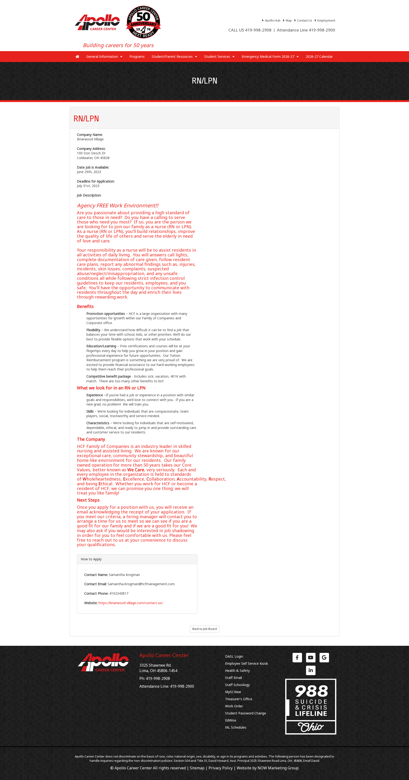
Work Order (234, 706)
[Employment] (325, 20)
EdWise (230, 720)
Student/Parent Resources (172, 56)
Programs (137, 56)
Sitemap (197, 768)
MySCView (233, 692)
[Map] (288, 20)
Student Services (217, 56)
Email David (311, 760)
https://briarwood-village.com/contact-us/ (130, 603)
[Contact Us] (303, 20)
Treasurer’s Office (238, 699)
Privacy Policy (221, 768)
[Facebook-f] (297, 657)
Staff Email (233, 677)
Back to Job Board (204, 629)
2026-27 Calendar (319, 56)
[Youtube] (311, 657)
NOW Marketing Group (278, 768)
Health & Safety (237, 670)
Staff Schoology (237, 684)
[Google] (324, 657)
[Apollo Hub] (272, 20)
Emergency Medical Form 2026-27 (268, 56)
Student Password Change (245, 713)
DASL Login (234, 656)
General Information (102, 56)
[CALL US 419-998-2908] (250, 30)
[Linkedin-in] (311, 670)
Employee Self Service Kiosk (246, 663)
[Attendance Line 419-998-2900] (306, 30)
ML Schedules (235, 727)
